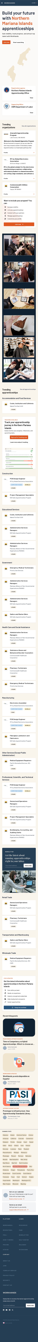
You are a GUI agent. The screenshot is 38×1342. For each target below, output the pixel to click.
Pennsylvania (21, 1155)
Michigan (16, 1138)
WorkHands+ (8, 1210)
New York (14, 1148)
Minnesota (24, 1138)
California (13, 1124)
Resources (23, 1210)
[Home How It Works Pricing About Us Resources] (8, 3)
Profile (6, 152)
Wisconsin (15, 1169)
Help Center (24, 1225)
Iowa (22, 1131)
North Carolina (23, 1148)
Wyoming (23, 1169)
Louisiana (13, 1134)
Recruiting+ (7, 1215)
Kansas (28, 1131)
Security (6, 1265)
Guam (25, 1127)
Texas (12, 1162)
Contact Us (7, 1270)
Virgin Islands (6, 1166)
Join (4, 1251)
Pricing (6, 1230)
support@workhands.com (17, 1195)
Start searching (18, 42)
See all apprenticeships (28, 374)
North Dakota (7, 1152)
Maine (19, 1134)
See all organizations (29, 126)
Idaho (4, 1131)
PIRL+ (5, 1220)
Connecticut (29, 1124)
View (31, 98)
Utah (18, 1162)
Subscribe (28, 851)
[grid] (19, 300)
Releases (22, 1230)
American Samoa (21, 1120)
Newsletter (24, 1220)
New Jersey (24, 1145)
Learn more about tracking (19, 427)
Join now (6, 42)
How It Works (8, 1225)
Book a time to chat (15, 1184)
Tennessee (6, 1162)
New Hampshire (14, 1145)
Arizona (31, 1120)
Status (5, 1235)
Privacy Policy (9, 1261)
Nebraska (28, 1141)
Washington (16, 1166)
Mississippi (6, 1141)
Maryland (26, 1134)
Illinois (10, 1131)
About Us (6, 1246)
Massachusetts (7, 1138)
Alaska (12, 1120)
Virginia (31, 1162)
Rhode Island (6, 1159)
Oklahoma (6, 1155)
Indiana (16, 1131)
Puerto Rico (30, 1155)
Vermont (24, 1162)
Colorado (21, 1124)
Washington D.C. (26, 1166)
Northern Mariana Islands (20, 1152)
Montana (20, 1141)
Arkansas (5, 1124)
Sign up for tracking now (19, 423)
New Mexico (6, 1148)
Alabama (5, 1120)
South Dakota (27, 1159)
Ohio (30, 1152)
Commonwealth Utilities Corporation (18, 186)
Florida (12, 1127)
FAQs (21, 1215)
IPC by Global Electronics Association (19, 160)
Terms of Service (9, 1256)
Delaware (5, 1127)
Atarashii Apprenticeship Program (19, 134)
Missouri (13, 1141)
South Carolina (16, 1159)
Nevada (5, 1145)
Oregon (13, 1155)
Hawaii (31, 1127)
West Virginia (6, 1169)
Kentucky (5, 1134)
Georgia (19, 1127)
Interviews (23, 1235)
